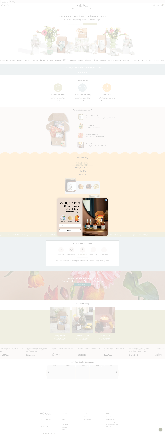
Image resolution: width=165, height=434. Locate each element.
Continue (70, 231)
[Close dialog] (106, 200)
